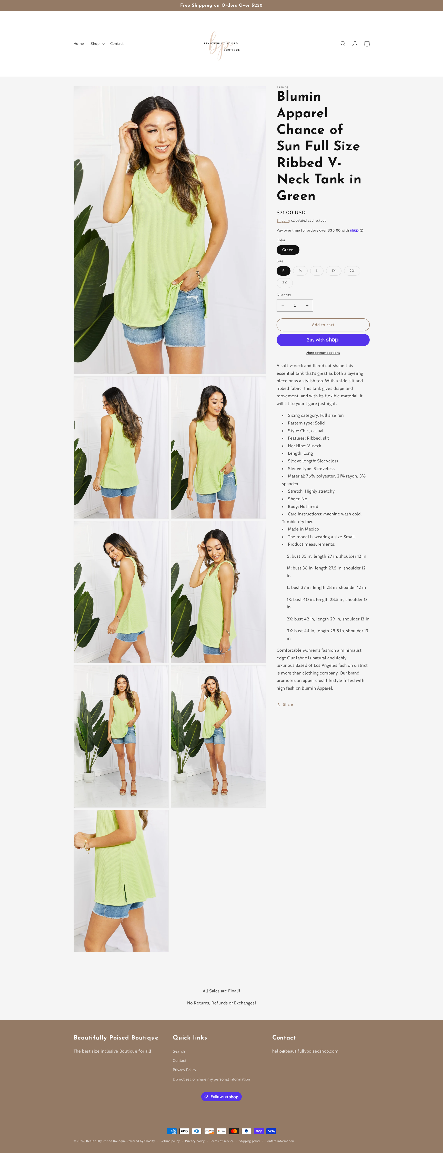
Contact (179, 1060)
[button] (97, 43)
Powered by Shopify (141, 1141)
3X (287, 284)
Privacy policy (195, 1141)
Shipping (283, 220)
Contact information (280, 1141)
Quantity (284, 295)
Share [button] (288, 704)
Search (179, 1051)
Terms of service (222, 1141)
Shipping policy (249, 1141)
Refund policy (170, 1141)
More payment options (323, 353)
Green (288, 249)
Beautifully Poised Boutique (106, 1141)
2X (355, 272)
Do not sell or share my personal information (211, 1079)
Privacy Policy (184, 1069)
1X (336, 272)
